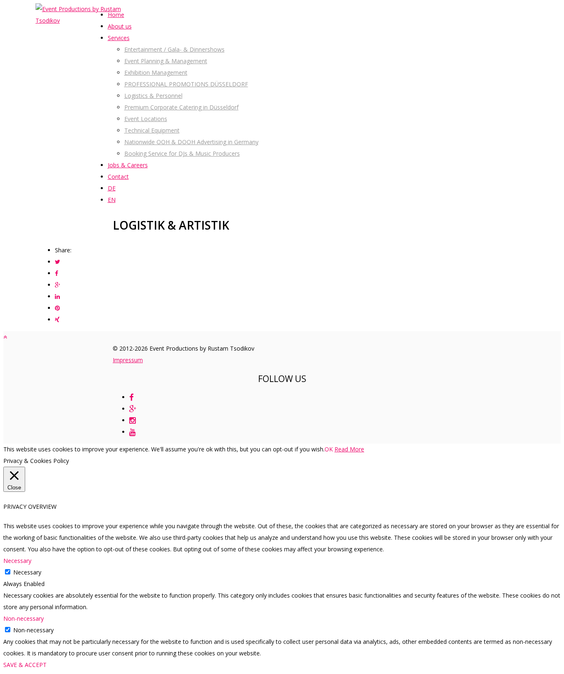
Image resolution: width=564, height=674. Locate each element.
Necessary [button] (17, 561)
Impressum (128, 360)
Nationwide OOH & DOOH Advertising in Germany (191, 142)
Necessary (27, 572)
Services (119, 38)
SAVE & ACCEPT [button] (25, 665)
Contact (118, 176)
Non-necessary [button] (23, 618)
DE (112, 188)
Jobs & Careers (128, 165)
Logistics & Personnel (153, 96)
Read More (349, 449)
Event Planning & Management (165, 61)
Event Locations (145, 119)
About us (120, 26)
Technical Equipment (152, 130)
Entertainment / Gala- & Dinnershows (174, 49)
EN (112, 200)
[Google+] (132, 409)
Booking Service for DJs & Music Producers (182, 153)
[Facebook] (131, 397)
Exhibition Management (155, 72)
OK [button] (329, 449)
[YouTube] (132, 432)
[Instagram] (132, 420)
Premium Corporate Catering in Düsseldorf (181, 107)
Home (116, 15)
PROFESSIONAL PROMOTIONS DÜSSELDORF (186, 84)
